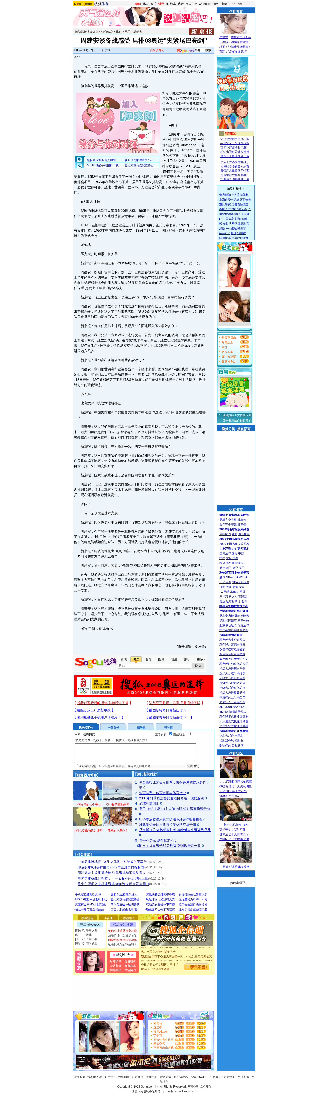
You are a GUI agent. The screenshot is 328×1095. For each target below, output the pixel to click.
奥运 (222, 601)
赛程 (234, 534)
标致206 (224, 233)
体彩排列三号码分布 (232, 697)
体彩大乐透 (226, 735)
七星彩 (239, 735)
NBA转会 (225, 582)
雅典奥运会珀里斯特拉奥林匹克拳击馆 (167, 824)
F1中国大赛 (226, 219)
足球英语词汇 (149, 803)
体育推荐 (236, 509)
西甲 (229, 567)
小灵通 (108, 918)
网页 (136, 659)
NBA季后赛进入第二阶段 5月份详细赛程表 (170, 819)
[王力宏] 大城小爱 (86, 939)
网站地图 (229, 1077)
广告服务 (138, 1077)
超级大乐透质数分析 (232, 692)
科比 (232, 596)
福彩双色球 (226, 740)
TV (195, 4)
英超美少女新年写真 (232, 829)
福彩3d (239, 740)
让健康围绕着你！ (239, 46)
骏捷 (234, 233)
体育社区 (236, 753)
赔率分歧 (243, 620)
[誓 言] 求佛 (83, 935)
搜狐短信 (87, 918)
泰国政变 (225, 209)
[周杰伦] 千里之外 (86, 930)
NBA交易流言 (240, 582)
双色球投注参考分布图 (233, 659)
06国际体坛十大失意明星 (235, 786)
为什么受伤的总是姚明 (87, 830)
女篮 (242, 587)
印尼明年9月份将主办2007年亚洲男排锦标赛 (111, 867)
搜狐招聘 (124, 1077)
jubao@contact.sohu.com (179, 1091)
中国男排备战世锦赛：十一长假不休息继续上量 (113, 878)
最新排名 (244, 534)
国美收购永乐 (240, 238)
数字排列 (225, 745)
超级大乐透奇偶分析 (232, 687)
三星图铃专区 (90, 925)
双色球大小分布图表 (232, 639)
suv (228, 228)
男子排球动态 (133, 32)
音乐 (149, 659)
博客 (225, 4)
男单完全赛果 (228, 519)
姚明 (237, 214)
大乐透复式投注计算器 (233, 721)
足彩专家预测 (228, 615)
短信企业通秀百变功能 (122, 931)
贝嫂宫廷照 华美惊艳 (236, 866)
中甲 (222, 558)
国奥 (235, 558)
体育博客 (236, 11)
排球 (119, 32)
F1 (249, 209)
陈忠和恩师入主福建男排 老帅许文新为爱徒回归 (113, 884)
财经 (161, 4)
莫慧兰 (223, 37)
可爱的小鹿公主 (118, 830)
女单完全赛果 (228, 524)
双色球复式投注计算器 (233, 716)
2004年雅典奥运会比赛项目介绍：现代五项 (171, 798)
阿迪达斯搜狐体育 (86, 32)
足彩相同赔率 (228, 620)
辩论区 (168, 727)
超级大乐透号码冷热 (232, 673)
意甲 (242, 567)
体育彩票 (243, 223)
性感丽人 (129, 918)
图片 (161, 659)
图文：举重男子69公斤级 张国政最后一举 (170, 846)
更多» (201, 659)
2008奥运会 (239, 209)
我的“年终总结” (237, 51)
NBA (229, 577)
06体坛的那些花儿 (231, 796)
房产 (181, 4)
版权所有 (205, 1086)
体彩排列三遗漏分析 (232, 702)
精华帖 (141, 727)
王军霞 (223, 42)
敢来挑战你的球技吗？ (122, 944)
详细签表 (225, 534)
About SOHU (199, 1077)
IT (167, 4)
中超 (241, 553)
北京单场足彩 (228, 625)
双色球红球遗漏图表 (232, 649)
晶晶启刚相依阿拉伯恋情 (236, 781)
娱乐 (153, 4)
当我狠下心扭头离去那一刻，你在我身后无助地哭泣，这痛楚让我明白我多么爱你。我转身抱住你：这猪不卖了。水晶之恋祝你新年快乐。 (177, 955)
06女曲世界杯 (228, 223)
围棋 (242, 591)
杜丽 (222, 46)
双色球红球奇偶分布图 (233, 663)
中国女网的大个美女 (88, 804)
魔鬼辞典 (130, 966)
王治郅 (245, 214)
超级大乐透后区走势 (232, 683)
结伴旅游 (225, 238)
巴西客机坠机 (240, 195)
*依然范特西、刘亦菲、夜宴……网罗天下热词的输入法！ (111, 740)
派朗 (222, 228)
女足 (229, 558)
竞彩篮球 (237, 745)
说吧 (186, 659)
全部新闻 (243, 1077)
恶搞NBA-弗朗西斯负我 (234, 839)
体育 (146, 4)
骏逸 (234, 228)
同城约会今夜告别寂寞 (122, 940)
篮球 (244, 219)
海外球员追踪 (234, 563)
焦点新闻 (225, 195)
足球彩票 (231, 601)
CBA (235, 577)
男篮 (235, 587)
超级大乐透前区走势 (232, 678)
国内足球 (225, 553)
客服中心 (152, 1077)
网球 (226, 591)
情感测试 (115, 970)
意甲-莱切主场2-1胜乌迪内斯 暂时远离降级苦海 (174, 809)
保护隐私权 (181, 1077)
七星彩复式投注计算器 (233, 726)
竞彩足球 (243, 625)
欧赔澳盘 (243, 615)
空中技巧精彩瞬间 (117, 804)
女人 (188, 4)
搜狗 (240, 4)
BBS (232, 4)
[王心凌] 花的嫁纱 (86, 943)
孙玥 (222, 51)
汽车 (173, 4)
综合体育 (107, 32)
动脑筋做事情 (239, 42)
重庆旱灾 (225, 204)
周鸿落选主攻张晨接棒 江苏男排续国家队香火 (112, 873)
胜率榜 (241, 519)
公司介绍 (215, 1077)
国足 (234, 553)
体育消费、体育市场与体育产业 (162, 793)
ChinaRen (205, 4)
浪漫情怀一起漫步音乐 (122, 935)
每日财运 (130, 961)
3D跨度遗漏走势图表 (232, 711)
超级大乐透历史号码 (232, 668)
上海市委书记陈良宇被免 (235, 199)
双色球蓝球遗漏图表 (232, 654)
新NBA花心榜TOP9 (236, 824)
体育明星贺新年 (241, 37)
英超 (222, 567)
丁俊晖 (242, 601)
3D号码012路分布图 (232, 707)
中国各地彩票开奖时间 (233, 630)
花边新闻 (115, 966)
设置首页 (79, 1077)
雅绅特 (241, 233)
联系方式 (165, 1077)
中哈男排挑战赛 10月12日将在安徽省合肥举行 (112, 862)
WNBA (243, 577)
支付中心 (110, 1077)
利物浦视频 (242, 572)
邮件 (217, 4)
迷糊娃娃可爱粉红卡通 (237, 415)
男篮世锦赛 (226, 214)
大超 (229, 587)
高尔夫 (234, 591)
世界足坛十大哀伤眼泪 (233, 834)
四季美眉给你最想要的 (237, 420)
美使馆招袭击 (240, 204)
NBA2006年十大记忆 (233, 791)
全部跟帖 (113, 727)
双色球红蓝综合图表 (232, 644)
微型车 (241, 228)
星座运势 (115, 961)
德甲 (235, 567)
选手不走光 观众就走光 (156, 840)
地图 (174, 659)
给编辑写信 (238, 883)
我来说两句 (157, 50)
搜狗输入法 (94, 1077)
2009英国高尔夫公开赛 (234, 543)
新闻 (138, 4)
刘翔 (238, 219)
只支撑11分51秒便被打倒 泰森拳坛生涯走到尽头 (175, 830)
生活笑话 (130, 970)
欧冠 (222, 563)
